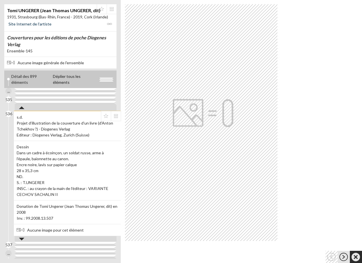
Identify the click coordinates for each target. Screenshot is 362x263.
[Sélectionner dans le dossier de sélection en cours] (102, 9)
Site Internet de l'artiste (29, 24)
